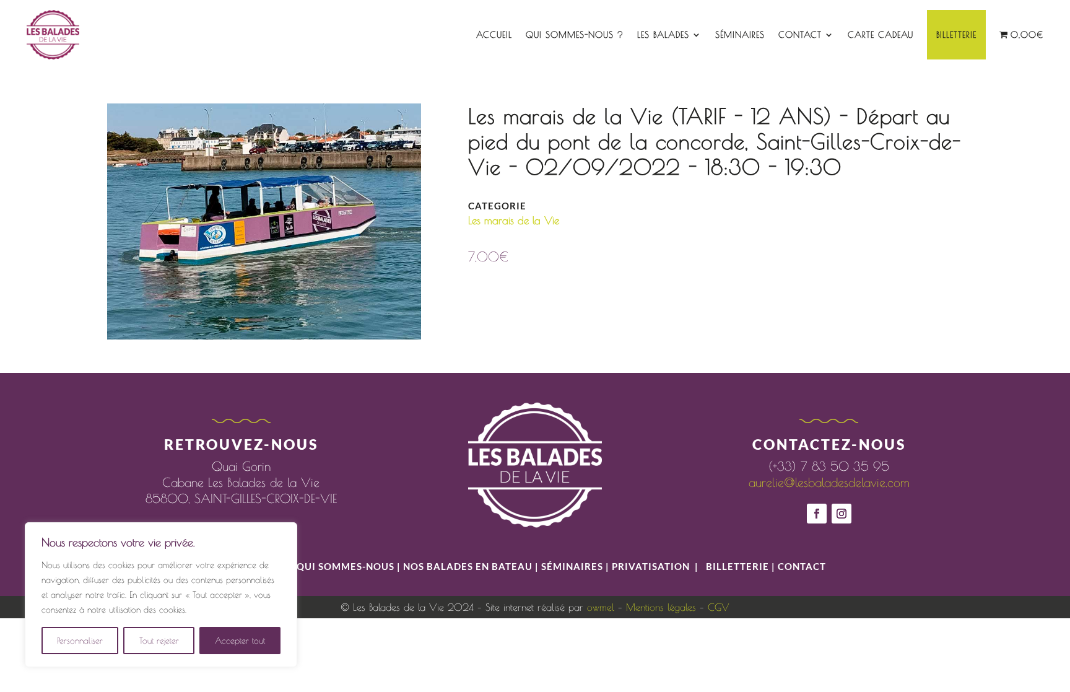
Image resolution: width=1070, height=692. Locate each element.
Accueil (494, 35)
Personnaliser (80, 641)
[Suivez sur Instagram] (841, 513)
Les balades (663, 35)
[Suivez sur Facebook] (817, 513)
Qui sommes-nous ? (575, 35)
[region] (161, 594)
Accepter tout (240, 641)
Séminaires (740, 35)
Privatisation (651, 566)
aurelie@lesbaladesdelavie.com (829, 482)
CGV (718, 607)
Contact (800, 35)
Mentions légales (661, 607)
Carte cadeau (880, 35)
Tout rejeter (159, 641)
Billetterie (956, 35)
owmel (600, 607)
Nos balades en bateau (468, 566)
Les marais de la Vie (513, 220)
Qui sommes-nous (347, 566)
